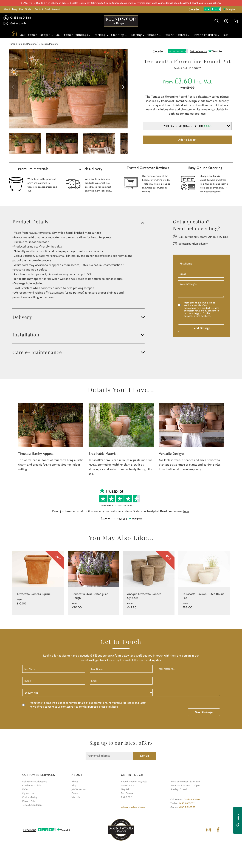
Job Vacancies (79, 789)
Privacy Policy (29, 801)
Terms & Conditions (32, 804)
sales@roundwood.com (193, 243)
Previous (13, 87)
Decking (99, 35)
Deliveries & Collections (34, 781)
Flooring (136, 35)
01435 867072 (187, 803)
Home (12, 43)
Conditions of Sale (31, 785)
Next (123, 87)
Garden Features (205, 35)
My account (28, 793)
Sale (226, 35)
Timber (152, 35)
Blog (14, 9)
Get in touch (18, 23)
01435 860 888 (20, 17)
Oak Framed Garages (35, 35)
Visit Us (76, 797)
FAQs (25, 789)
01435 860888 (187, 807)
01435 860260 (192, 799)
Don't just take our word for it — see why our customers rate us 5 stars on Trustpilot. (121, 511)
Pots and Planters (27, 43)
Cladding (117, 35)
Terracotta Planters (48, 43)
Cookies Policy (30, 797)
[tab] (78, 221)
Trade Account (52, 9)
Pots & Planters (175, 35)
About (7, 9)
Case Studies (26, 9)
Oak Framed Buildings (72, 35)
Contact (39, 9)
